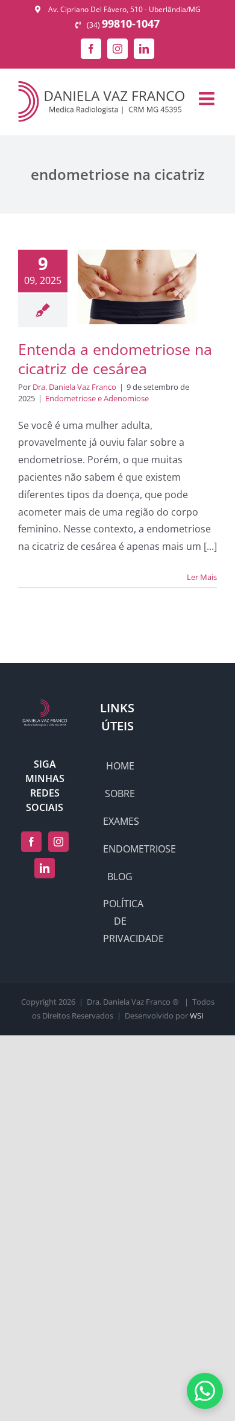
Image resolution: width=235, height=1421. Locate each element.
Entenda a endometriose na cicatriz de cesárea (115, 358)
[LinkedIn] (44, 868)
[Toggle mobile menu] (208, 99)
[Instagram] (58, 841)
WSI (197, 1015)
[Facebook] (31, 841)
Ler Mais (202, 577)
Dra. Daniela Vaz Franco (74, 386)
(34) (123, 25)
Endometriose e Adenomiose (97, 398)
